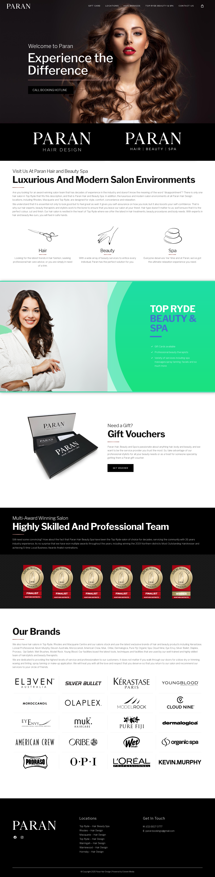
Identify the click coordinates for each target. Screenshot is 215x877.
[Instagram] (22, 837)
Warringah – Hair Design (92, 843)
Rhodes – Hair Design (91, 830)
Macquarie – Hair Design (92, 834)
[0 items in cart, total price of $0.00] (202, 6)
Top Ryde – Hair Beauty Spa (94, 826)
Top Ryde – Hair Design (91, 839)
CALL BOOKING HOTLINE (49, 90)
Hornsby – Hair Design (91, 851)
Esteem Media (128, 872)
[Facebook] (15, 837)
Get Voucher (120, 468)
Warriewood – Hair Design (93, 847)
